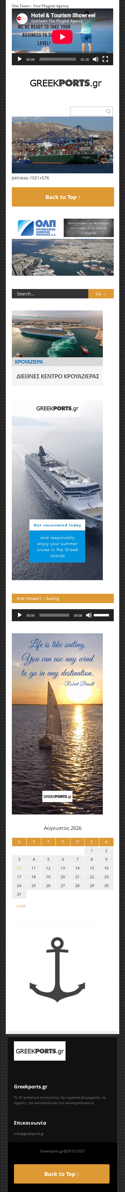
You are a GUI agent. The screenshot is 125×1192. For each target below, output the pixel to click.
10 (19, 868)
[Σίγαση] (96, 59)
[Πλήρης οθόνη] (105, 59)
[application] (62, 36)
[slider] (102, 614)
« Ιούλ (20, 905)
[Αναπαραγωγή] (20, 59)
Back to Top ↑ (63, 197)
